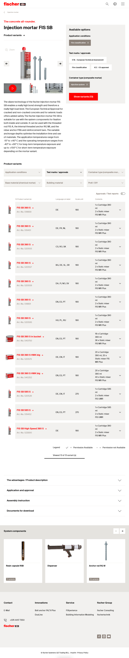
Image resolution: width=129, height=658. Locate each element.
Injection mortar (13, 12)
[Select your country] (115, 4)
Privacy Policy (82, 653)
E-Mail (7, 610)
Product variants (13, 35)
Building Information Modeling (80, 614)
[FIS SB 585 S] (9, 394)
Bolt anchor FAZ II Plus (45, 610)
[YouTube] (109, 636)
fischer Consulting (105, 610)
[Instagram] (104, 636)
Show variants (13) (83, 96)
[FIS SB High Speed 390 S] (9, 431)
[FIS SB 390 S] (9, 210)
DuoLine (39, 614)
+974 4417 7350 (17, 620)
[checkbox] (123, 193)
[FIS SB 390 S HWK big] (9, 357)
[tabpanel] (13, 88)
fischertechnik (103, 614)
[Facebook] (99, 636)
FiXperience (71, 610)
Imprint (73, 653)
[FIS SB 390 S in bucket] (9, 339)
